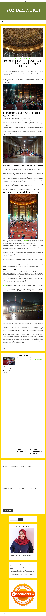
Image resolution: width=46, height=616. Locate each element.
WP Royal (11, 613)
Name (4, 468)
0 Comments (40, 348)
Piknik (29, 58)
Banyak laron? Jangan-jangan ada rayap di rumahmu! (20, 570)
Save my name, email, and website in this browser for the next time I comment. (19, 488)
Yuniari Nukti (23, 10)
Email (4, 474)
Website (5, 481)
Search (20, 519)
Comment (5, 490)
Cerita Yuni (18, 58)
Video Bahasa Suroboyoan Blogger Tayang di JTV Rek (8, 369)
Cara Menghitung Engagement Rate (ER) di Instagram (36, 451)
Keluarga (24, 58)
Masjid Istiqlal (25, 240)
